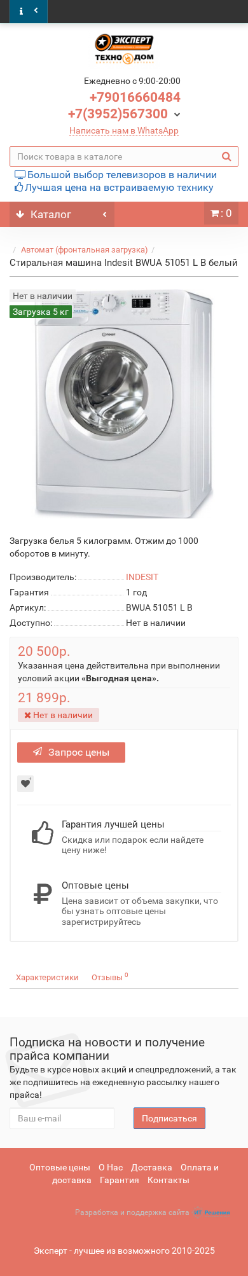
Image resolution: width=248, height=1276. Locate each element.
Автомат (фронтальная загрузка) (84, 249)
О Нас (111, 1167)
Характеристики (47, 977)
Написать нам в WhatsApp (124, 130)
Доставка (151, 1167)
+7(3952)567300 (118, 113)
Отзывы (110, 976)
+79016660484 (135, 97)
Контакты (168, 1180)
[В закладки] (25, 783)
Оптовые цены (59, 1167)
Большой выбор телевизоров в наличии (122, 175)
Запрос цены (78, 752)
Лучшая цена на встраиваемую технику (119, 187)
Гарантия (119, 1180)
